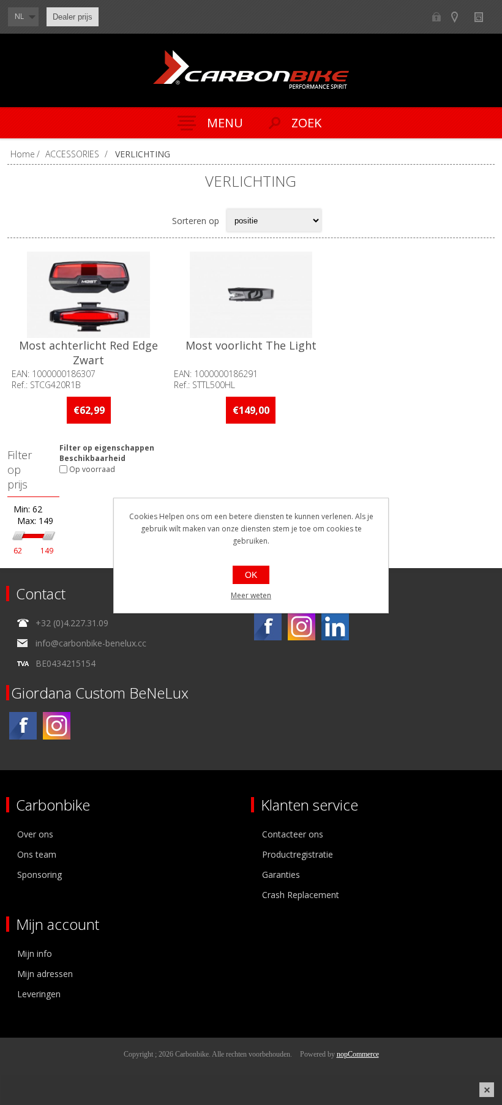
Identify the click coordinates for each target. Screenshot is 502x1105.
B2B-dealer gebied (436, 17)
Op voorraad (92, 469)
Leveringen (39, 994)
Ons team (36, 854)
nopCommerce (358, 1054)
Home (22, 154)
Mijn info (34, 953)
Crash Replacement (300, 895)
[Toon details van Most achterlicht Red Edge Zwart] (88, 295)
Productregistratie (297, 854)
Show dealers (460, 17)
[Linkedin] (335, 626)
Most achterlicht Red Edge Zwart (88, 352)
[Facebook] (268, 626)
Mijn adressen (45, 974)
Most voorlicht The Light (251, 345)
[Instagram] (301, 626)
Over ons (35, 834)
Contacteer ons (292, 834)
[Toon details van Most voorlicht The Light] (251, 295)
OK (251, 575)
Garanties (281, 874)
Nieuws (484, 17)
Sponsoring (39, 874)
